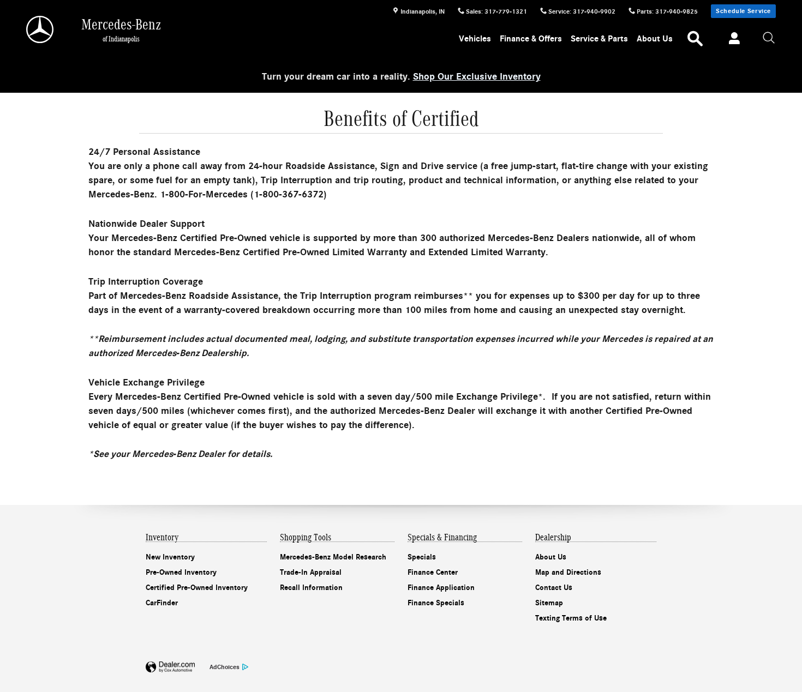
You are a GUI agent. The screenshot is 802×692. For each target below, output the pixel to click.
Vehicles (475, 39)
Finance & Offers (531, 39)
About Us (655, 39)
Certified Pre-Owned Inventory (197, 587)
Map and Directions (568, 572)
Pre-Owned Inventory (181, 572)
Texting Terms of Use (571, 618)
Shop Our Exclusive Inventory (477, 76)
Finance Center (433, 572)
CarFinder (162, 602)
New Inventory (170, 557)
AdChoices (225, 667)
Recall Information (311, 587)
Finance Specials (436, 602)
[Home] (40, 29)
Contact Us (553, 587)
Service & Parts (599, 39)
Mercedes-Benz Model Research (333, 557)
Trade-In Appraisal (311, 572)
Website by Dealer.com (170, 667)
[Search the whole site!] (769, 38)
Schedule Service (743, 11)
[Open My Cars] (731, 39)
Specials (422, 557)
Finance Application (441, 587)
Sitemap (549, 602)
